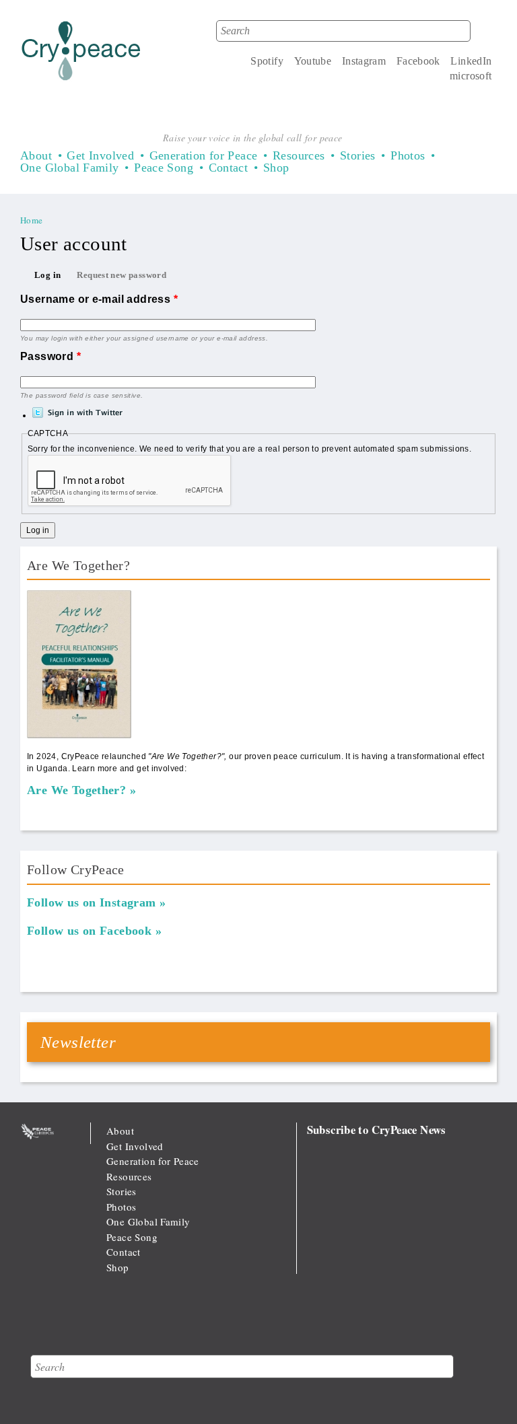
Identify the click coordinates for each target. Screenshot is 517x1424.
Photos (407, 155)
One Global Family (69, 168)
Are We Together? (76, 790)
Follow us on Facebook (89, 930)
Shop (276, 168)
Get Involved (100, 155)
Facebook (418, 61)
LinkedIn (470, 61)
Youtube (313, 61)
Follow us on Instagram (91, 902)
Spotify (266, 61)
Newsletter (78, 1042)
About (36, 155)
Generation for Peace (203, 155)
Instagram (364, 61)
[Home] (81, 53)
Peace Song (163, 168)
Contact (228, 168)
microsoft (471, 75)
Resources (299, 155)
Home (31, 220)
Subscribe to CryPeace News (376, 1129)
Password (50, 356)
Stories (358, 155)
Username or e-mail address (99, 299)
